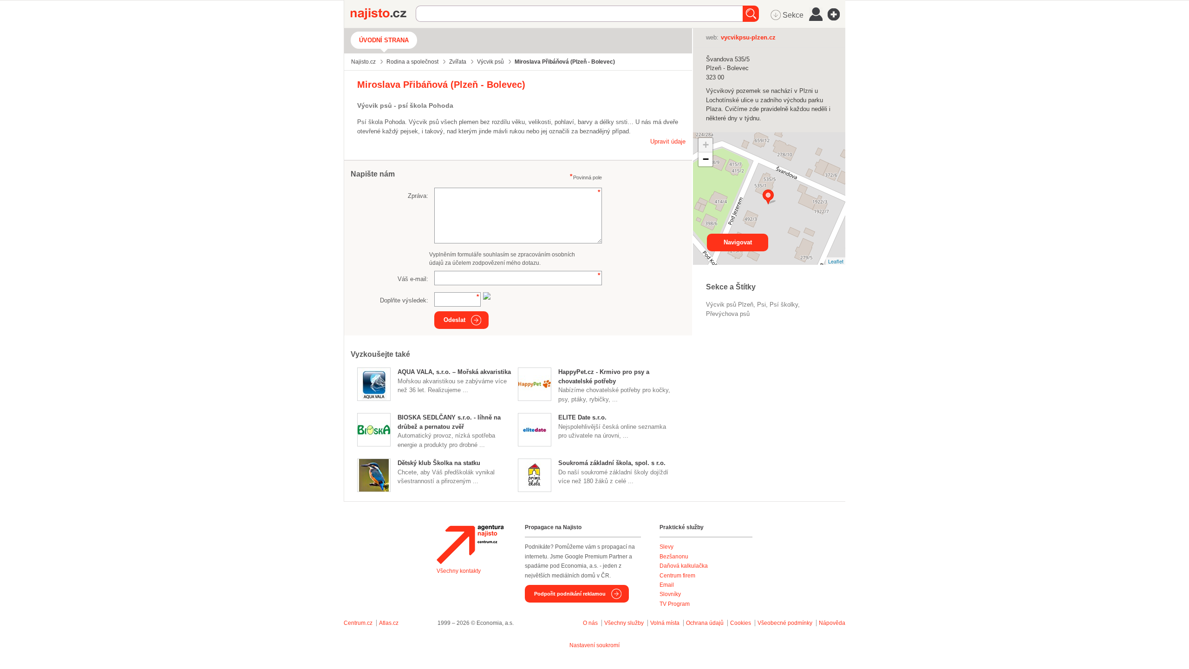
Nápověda (832, 623)
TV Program (675, 604)
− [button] (706, 159)
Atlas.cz (389, 623)
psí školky (784, 304)
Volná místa (664, 623)
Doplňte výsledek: (404, 300)
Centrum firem (677, 575)
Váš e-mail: (413, 278)
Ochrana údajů (705, 623)
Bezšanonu (674, 556)
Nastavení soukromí (594, 645)
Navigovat (738, 242)
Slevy (666, 547)
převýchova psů (728, 313)
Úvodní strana (384, 40)
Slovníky (670, 594)
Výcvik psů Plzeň (729, 304)
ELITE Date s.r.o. (582, 417)
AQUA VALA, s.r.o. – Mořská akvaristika (454, 371)
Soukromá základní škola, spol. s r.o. (612, 462)
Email (667, 585)
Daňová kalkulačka (684, 566)
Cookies (740, 623)
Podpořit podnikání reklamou (570, 594)
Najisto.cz (383, 14)
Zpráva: (418, 195)
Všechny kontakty (459, 571)
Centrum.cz (358, 623)
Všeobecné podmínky (785, 623)
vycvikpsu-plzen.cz (748, 37)
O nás (590, 623)
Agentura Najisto (470, 544)
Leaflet (835, 261)
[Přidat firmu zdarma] (836, 14)
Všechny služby (624, 623)
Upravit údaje (668, 141)
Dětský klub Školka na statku (439, 462)
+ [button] (706, 145)
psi (761, 304)
